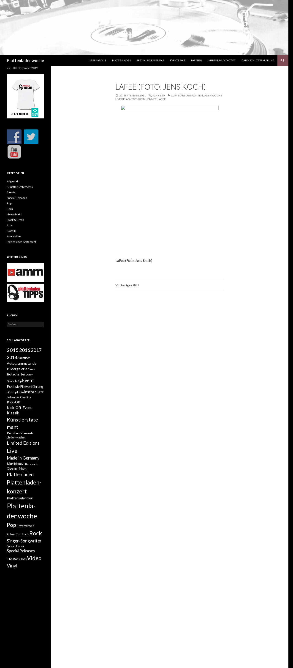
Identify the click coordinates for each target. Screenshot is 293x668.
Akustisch (23, 358)
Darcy (29, 374)
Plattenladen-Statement (21, 242)
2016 (24, 350)
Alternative (14, 236)
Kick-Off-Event (19, 407)
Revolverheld (25, 526)
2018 (12, 357)
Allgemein (13, 181)
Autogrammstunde (21, 363)
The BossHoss (17, 559)
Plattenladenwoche (25, 60)
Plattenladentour (20, 498)
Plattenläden (121, 60)
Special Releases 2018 (150, 60)
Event (28, 380)
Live (12, 450)
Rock (10, 209)
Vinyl (12, 565)
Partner (196, 60)
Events (11, 192)
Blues (31, 369)
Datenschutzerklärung (257, 60)
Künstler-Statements (20, 187)
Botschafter (16, 374)
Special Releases (17, 198)
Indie (20, 392)
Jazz (9, 225)
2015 (13, 350)
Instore (30, 392)
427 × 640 (158, 95)
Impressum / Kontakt (222, 60)
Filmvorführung (31, 387)
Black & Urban (15, 220)
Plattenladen (20, 474)
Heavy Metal (14, 214)
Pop (9, 203)
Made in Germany (23, 457)
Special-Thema (15, 546)
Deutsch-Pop (14, 381)
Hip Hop (11, 392)
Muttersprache (30, 464)
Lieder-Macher (16, 437)
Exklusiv (13, 386)
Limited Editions (23, 443)
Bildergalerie (17, 369)
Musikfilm (14, 464)
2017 (36, 350)
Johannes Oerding (19, 397)
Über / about (97, 60)
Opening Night (16, 468)
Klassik (11, 231)
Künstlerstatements (20, 433)
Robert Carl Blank (18, 534)
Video (34, 558)
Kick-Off (14, 402)
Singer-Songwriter (24, 540)
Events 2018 (177, 60)
